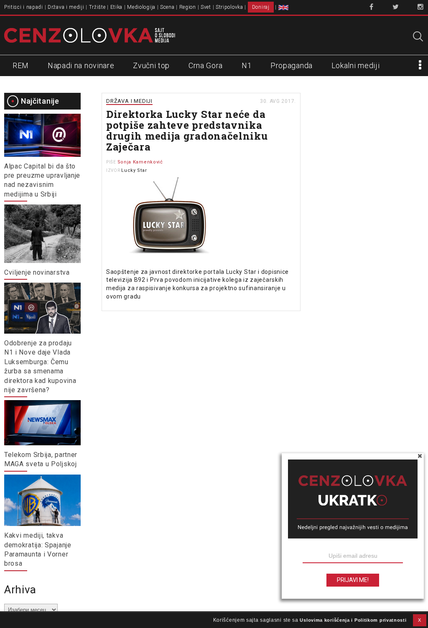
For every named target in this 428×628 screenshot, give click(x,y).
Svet (206, 7)
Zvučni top (151, 65)
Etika (116, 7)
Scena (167, 7)
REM (21, 65)
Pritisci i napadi (23, 7)
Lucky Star (134, 170)
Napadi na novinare (81, 65)
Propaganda (291, 65)
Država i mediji (66, 7)
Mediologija (141, 7)
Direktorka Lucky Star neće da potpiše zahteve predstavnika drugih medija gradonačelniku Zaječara (187, 130)
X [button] (419, 620)
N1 (247, 65)
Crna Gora (206, 65)
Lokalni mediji (355, 65)
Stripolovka (229, 7)
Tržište (97, 7)
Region (187, 7)
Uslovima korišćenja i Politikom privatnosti (353, 620)
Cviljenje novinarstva (37, 272)
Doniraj (261, 7)
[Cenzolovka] (89, 34)
